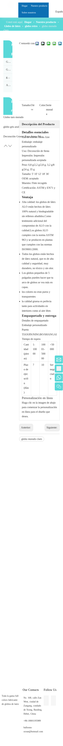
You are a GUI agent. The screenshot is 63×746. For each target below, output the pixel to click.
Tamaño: (26, 105)
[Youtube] (2, 245)
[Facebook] (2, 226)
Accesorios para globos (9, 85)
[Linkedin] (2, 232)
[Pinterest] (2, 251)
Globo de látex (9, 69)
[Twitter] (2, 239)
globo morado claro (31, 439)
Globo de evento (9, 61)
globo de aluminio (9, 77)
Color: (42, 105)
